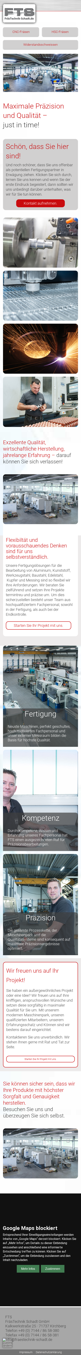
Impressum (25, 1352)
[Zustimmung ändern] (7, 1342)
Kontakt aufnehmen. (40, 203)
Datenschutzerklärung (49, 1352)
